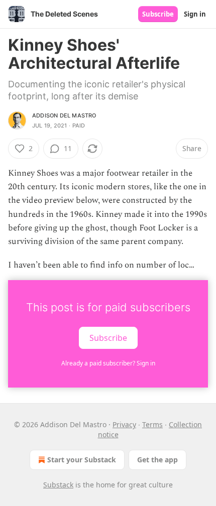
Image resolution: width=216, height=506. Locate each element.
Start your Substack (81, 459)
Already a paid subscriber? (108, 363)
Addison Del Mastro (64, 115)
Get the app (157, 459)
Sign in (195, 14)
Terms (152, 424)
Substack (58, 484)
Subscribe (158, 14)
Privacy (124, 424)
